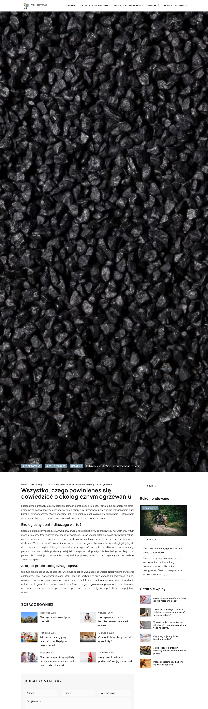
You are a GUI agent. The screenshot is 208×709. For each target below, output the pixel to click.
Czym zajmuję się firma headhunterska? (165, 637)
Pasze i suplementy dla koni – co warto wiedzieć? (169, 663)
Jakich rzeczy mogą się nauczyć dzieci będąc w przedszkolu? (53, 641)
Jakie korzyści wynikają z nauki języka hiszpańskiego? (170, 599)
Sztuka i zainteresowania (95, 5)
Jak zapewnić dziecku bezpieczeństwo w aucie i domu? (113, 621)
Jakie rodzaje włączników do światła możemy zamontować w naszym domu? (169, 612)
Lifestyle (76, 466)
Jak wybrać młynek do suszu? (160, 548)
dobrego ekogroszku (61, 547)
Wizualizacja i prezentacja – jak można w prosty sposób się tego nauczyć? (169, 625)
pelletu (25, 518)
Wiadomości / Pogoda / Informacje (167, 5)
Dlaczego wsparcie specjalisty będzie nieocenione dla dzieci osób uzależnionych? (57, 661)
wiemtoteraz (32, 466)
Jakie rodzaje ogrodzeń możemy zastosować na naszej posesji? (169, 650)
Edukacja (71, 5)
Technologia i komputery (128, 5)
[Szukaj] (143, 485)
